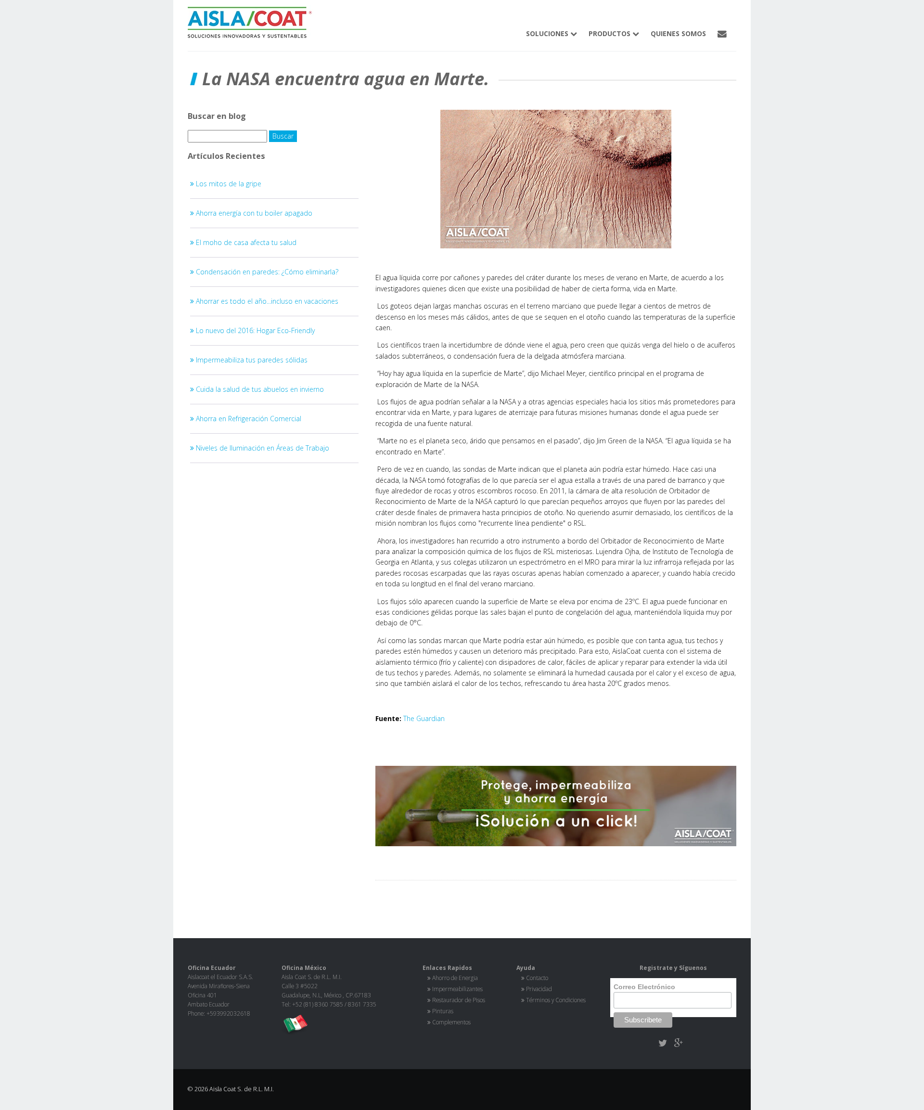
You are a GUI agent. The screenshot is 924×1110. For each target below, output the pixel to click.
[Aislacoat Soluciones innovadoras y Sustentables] (555, 806)
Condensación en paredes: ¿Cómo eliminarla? (266, 271)
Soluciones (548, 33)
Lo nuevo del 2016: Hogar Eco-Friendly (254, 330)
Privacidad (539, 989)
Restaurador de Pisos (458, 1000)
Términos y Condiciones (556, 1000)
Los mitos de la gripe (227, 183)
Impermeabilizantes (457, 989)
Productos (610, 33)
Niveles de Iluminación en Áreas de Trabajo (261, 447)
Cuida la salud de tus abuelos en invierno (259, 389)
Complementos (451, 1022)
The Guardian (424, 718)
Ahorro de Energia (455, 977)
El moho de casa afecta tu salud (245, 242)
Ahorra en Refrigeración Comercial (247, 418)
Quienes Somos (678, 33)
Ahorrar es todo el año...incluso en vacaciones (266, 301)
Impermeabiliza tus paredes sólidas (251, 359)
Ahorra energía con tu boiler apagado (253, 213)
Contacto (537, 977)
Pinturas (442, 1011)
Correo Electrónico (644, 987)
